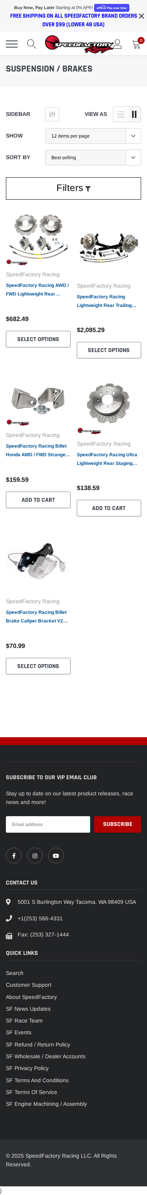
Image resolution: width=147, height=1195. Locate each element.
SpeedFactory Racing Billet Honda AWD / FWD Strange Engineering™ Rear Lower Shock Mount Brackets (36, 451)
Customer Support (28, 985)
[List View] (120, 114)
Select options (38, 339)
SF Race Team (24, 1020)
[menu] (12, 44)
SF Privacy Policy (27, 1068)
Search (15, 973)
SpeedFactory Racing (33, 274)
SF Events (18, 1032)
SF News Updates (28, 1009)
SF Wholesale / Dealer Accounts (45, 1056)
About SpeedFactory (31, 997)
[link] (38, 239)
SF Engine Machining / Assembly (46, 1104)
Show (14, 135)
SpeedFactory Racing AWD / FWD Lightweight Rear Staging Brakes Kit (37, 290)
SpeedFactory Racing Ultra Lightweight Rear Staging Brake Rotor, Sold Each (107, 460)
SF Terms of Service (31, 1092)
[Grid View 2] (134, 114)
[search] (31, 44)
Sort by (18, 157)
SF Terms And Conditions (37, 1080)
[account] (117, 44)
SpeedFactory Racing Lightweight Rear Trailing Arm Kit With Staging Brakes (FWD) (109, 302)
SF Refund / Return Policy (38, 1044)
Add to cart (38, 500)
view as (96, 114)
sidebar (18, 114)
